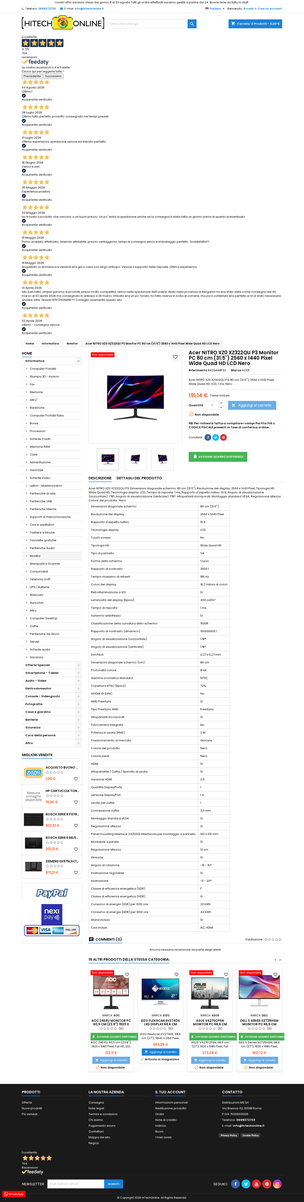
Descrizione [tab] (100, 478)
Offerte (27, 1102)
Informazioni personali (171, 1102)
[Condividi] (208, 437)
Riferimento (198, 370)
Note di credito (166, 1120)
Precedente (32, 76)
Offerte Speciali (37, 665)
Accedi (248, 8)
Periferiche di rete (43, 493)
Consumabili (39, 571)
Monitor (35, 556)
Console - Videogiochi (42, 696)
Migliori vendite (37, 754)
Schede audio (40, 649)
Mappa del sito (99, 1137)
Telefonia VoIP (40, 579)
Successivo (53, 76)
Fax (32, 384)
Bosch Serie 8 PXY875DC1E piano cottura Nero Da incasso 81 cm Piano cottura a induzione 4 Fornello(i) (63, 814)
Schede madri (40, 439)
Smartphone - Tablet (42, 673)
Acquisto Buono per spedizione (63, 767)
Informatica (35, 361)
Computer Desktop (43, 618)
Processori (37, 431)
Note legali (96, 1108)
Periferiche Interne (43, 509)
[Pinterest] (223, 437)
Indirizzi (160, 1126)
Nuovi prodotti (32, 1108)
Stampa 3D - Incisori (44, 376)
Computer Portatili (43, 369)
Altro (33, 610)
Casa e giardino (38, 712)
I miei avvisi (163, 1137)
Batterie (31, 720)
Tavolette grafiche (43, 540)
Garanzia (36, 657)
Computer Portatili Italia (47, 415)
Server (34, 642)
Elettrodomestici (38, 688)
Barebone (37, 408)
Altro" (34, 400)
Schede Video (40, 478)
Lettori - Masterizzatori (46, 486)
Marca (236, 370)
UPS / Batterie (39, 587)
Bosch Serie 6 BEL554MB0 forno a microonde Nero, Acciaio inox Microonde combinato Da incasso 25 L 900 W (63, 837)
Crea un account (269, 8)
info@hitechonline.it (89, 8)
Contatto (232, 1092)
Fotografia (34, 704)
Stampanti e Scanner (45, 564)
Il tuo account (170, 1092)
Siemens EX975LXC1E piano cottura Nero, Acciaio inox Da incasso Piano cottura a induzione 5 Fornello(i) (63, 861)
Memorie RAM (40, 447)
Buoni (159, 1131)
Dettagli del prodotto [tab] (139, 478)
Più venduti (29, 1114)
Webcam (36, 595)
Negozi (94, 1143)
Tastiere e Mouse (42, 532)
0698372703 (47, 8)
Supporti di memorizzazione (50, 517)
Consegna (96, 1102)
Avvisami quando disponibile (218, 456)
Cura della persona (40, 735)
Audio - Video (36, 681)
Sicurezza (33, 727)
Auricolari (37, 603)
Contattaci (96, 1131)
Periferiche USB (41, 501)
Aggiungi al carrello (251, 405)
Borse (34, 423)
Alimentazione (40, 462)
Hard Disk (36, 470)
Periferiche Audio (42, 548)
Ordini (159, 1114)
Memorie (36, 392)
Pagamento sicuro (102, 1126)
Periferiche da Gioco (45, 634)
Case (34, 454)
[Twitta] (215, 437)
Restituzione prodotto (170, 1108)
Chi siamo (96, 1120)
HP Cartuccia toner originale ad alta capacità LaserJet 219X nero (63, 791)
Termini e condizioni (103, 1114)
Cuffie (34, 626)
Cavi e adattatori (42, 525)
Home (27, 353)
